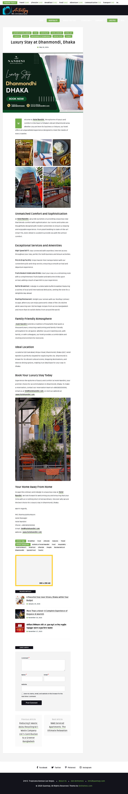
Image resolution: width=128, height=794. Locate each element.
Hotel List (68, 33)
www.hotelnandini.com (25, 394)
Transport (108, 3)
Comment (25, 658)
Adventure (76, 3)
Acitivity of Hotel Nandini (22, 33)
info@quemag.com (96, 781)
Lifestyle (36, 3)
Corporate (99, 20)
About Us (63, 781)
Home (41, 20)
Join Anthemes (77, 781)
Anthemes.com (85, 786)
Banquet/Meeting (69, 20)
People (25, 36)
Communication (93, 3)
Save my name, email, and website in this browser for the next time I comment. (42, 695)
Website (24, 684)
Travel (24, 3)
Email (46, 675)
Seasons (55, 541)
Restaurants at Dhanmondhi (40, 36)
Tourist (68, 36)
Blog (122, 20)
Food (63, 3)
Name (24, 675)
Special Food (58, 36)
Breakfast (51, 3)
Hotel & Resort (57, 33)
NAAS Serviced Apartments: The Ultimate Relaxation (57, 727)
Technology (85, 20)
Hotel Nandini (38, 120)
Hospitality (53, 20)
